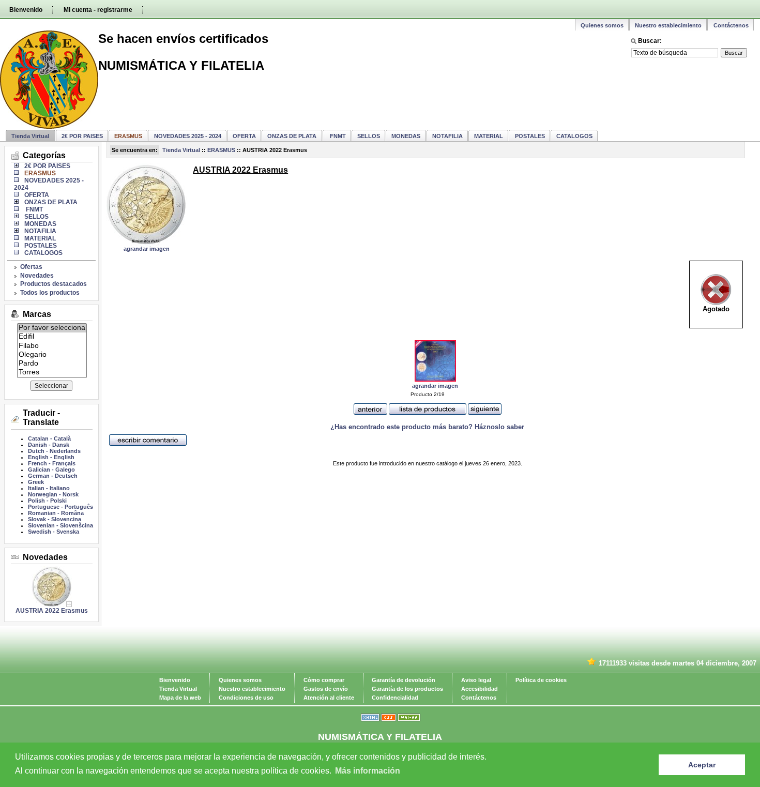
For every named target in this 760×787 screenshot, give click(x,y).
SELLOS (368, 136)
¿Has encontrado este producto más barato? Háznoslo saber (427, 427)
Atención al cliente (328, 697)
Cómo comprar (323, 680)
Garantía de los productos (407, 689)
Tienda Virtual (30, 136)
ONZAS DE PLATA (291, 136)
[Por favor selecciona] (52, 328)
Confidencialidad (395, 697)
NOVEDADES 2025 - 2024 (187, 136)
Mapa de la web (180, 697)
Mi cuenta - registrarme (98, 9)
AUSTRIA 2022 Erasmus (52, 610)
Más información (367, 770)
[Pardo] (52, 363)
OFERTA (244, 136)
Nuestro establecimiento (668, 25)
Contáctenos (731, 25)
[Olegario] (52, 355)
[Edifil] (52, 336)
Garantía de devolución (403, 680)
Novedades (37, 275)
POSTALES (530, 136)
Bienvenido (25, 9)
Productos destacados (53, 283)
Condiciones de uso (246, 697)
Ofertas (31, 266)
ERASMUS (221, 150)
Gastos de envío (325, 689)
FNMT (337, 136)
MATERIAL (488, 136)
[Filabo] (52, 346)
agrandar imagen (147, 249)
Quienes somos (602, 25)
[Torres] (52, 372)
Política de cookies (541, 680)
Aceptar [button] (702, 765)
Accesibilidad (479, 689)
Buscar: (650, 40)
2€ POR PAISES (82, 136)
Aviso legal (476, 680)
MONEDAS (405, 136)
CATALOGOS (574, 136)
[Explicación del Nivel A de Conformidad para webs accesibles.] (409, 719)
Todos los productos (50, 292)
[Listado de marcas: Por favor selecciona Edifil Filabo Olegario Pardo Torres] (52, 374)
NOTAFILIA (447, 136)
